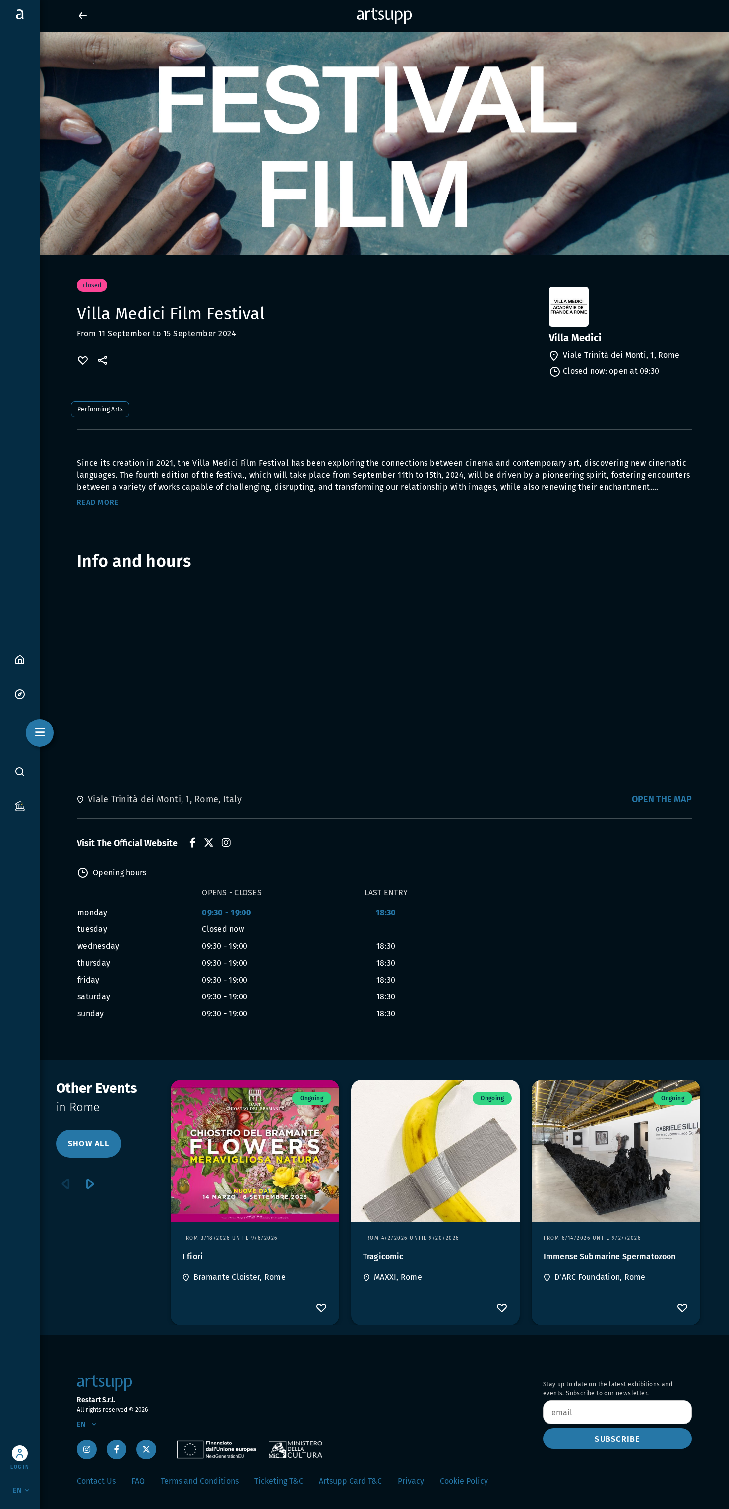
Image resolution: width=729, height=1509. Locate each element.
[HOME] (20, 658)
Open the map (662, 799)
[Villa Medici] (619, 307)
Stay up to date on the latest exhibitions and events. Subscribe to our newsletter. (607, 1389)
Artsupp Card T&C (350, 1481)
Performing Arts (100, 409)
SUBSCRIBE (617, 1438)
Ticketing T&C (278, 1481)
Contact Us (96, 1481)
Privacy (411, 1481)
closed (92, 285)
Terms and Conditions (200, 1481)
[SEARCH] (20, 772)
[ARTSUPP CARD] (20, 805)
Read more (98, 502)
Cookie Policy (464, 1481)
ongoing (311, 1098)
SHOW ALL (88, 1143)
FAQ (138, 1481)
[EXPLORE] (20, 693)
